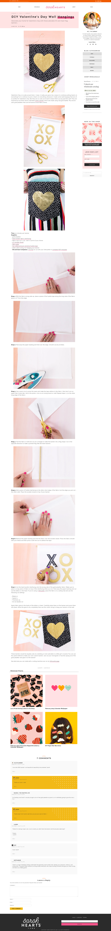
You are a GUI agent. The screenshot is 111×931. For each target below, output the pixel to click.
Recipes (92, 70)
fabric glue (15, 244)
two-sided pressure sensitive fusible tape (25, 246)
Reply (13, 771)
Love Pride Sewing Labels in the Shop (23, 708)
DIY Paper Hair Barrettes (53, 745)
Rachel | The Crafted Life (22, 793)
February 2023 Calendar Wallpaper (56, 708)
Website (12, 905)
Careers (79, 917)
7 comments (27, 13)
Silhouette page (54, 661)
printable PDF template (60, 249)
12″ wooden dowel (18, 242)
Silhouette (41, 591)
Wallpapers (92, 60)
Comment (13, 885)
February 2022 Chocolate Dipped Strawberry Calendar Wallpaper (25, 746)
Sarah (17, 778)
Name (11, 899)
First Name (86, 159)
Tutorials (92, 57)
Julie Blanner (18, 762)
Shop (92, 53)
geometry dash (43, 864)
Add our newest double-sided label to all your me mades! (92, 144)
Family (92, 67)
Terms (85, 917)
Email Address (88, 154)
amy (15, 845)
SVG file (30, 249)
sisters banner (39, 100)
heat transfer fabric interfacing (21, 238)
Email (11, 902)
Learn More (92, 42)
